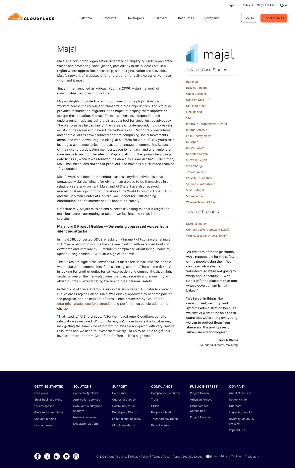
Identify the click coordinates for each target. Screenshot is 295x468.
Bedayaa (192, 81)
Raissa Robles (195, 148)
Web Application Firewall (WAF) (206, 235)
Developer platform (86, 423)
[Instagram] (76, 456)
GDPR (155, 406)
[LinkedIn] (57, 456)
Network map (238, 399)
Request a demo (45, 418)
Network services (85, 417)
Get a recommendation (49, 412)
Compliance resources (166, 393)
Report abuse (160, 425)
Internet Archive (196, 130)
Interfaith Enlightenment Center (206, 123)
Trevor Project (195, 172)
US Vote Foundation (199, 178)
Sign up (233, 5)
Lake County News (198, 136)
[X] (47, 456)
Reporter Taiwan (197, 154)
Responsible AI (161, 412)
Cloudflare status (123, 425)
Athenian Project (201, 399)
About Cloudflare (240, 393)
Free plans (41, 393)
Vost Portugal (195, 190)
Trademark (252, 456)
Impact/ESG (237, 430)
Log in (249, 18)
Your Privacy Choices (227, 456)
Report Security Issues (187, 456)
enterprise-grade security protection (85, 304)
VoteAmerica (194, 196)
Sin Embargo (194, 166)
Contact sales (274, 18)
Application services (86, 399)
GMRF (190, 117)
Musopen (192, 142)
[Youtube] (66, 456)
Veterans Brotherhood (200, 184)
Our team (235, 406)
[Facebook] (37, 456)
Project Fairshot (200, 417)
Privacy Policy (139, 456)
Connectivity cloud (85, 393)
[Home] (32, 18)
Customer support (124, 399)
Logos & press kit (240, 412)
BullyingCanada (196, 87)
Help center (119, 393)
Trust (154, 399)
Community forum (123, 406)
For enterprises (44, 406)
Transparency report (164, 418)
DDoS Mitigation (196, 223)
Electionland (194, 111)
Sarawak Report (196, 160)
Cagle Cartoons (196, 93)
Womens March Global (200, 202)
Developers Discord (125, 412)
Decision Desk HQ (198, 99)
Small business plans (48, 399)
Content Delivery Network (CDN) (207, 229)
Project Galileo (199, 393)
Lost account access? (126, 418)
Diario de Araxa (196, 105)
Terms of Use (160, 456)
